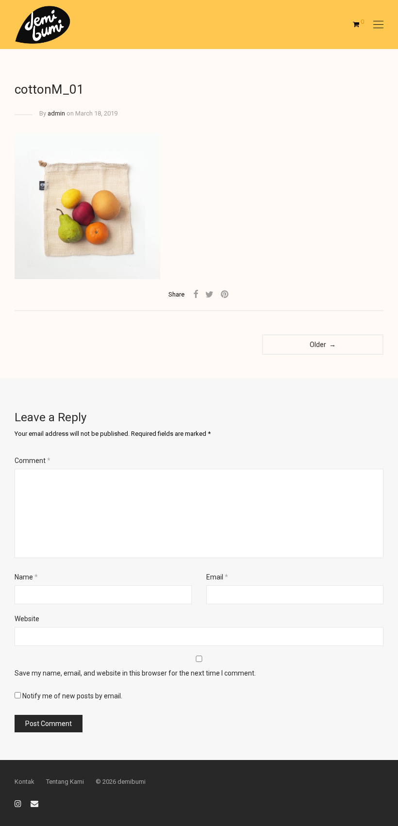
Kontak (24, 781)
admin (56, 113)
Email (217, 577)
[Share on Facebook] (195, 294)
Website (27, 619)
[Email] (34, 803)
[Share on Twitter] (209, 294)
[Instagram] (18, 803)
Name (26, 577)
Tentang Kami (65, 781)
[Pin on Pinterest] (225, 294)
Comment (32, 460)
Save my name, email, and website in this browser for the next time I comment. (135, 673)
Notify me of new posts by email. (72, 696)
